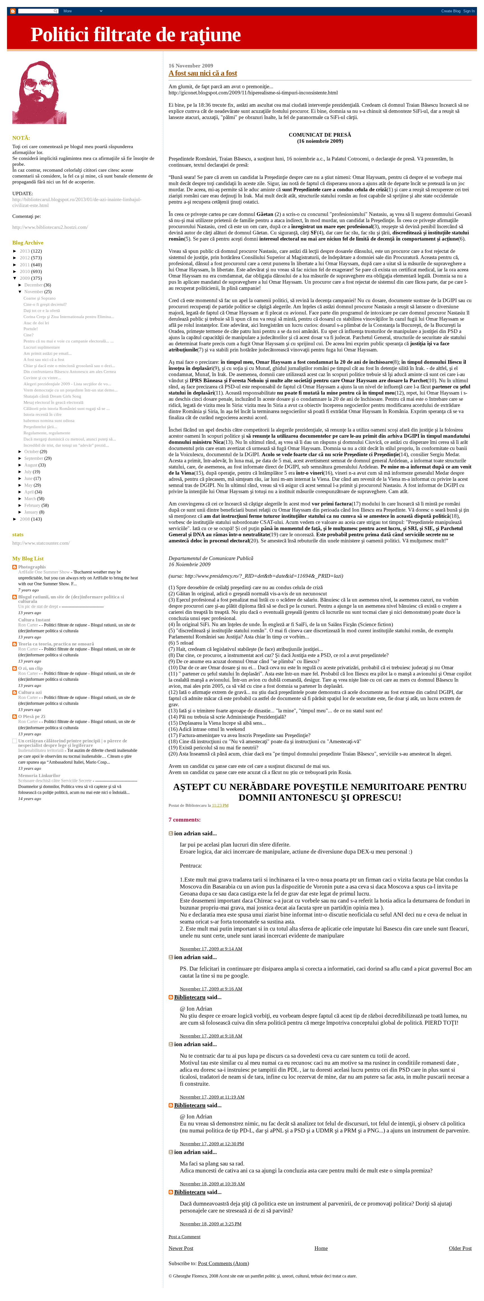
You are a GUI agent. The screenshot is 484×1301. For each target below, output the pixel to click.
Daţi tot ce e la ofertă (42, 310)
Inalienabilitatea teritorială (41, 750)
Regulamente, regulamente (47, 432)
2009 (25, 278)
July (28, 471)
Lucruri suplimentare (42, 347)
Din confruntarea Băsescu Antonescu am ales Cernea (70, 371)
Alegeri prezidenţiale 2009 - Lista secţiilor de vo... (67, 383)
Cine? (29, 334)
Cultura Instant (34, 619)
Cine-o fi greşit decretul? (45, 304)
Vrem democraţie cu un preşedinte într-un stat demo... (71, 390)
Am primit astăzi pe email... (48, 353)
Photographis (32, 567)
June (29, 478)
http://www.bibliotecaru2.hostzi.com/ (50, 227)
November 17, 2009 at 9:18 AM (211, 1036)
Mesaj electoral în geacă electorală (53, 402)
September (34, 458)
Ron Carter (28, 625)
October (32, 451)
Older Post (460, 1248)
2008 (25, 519)
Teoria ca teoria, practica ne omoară (56, 644)
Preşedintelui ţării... (40, 426)
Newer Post (181, 1248)
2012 (25, 257)
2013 (25, 251)
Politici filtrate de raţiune (136, 34)
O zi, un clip (30, 668)
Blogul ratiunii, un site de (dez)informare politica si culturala (71, 599)
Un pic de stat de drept (38, 606)
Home (321, 1248)
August (31, 465)
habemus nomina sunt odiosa (49, 420)
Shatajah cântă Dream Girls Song (52, 396)
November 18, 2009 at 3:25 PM (210, 1224)
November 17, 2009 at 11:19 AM (212, 1097)
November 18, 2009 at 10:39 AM (212, 1183)
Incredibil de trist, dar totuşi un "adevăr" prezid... (66, 445)
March (30, 498)
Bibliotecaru (190, 997)
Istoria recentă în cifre (43, 414)
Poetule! (31, 328)
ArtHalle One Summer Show (44, 572)
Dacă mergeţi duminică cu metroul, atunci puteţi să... (70, 439)
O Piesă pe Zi (31, 716)
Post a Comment (185, 1236)
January (31, 512)
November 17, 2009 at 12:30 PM (212, 1143)
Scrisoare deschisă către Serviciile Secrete (55, 780)
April (29, 492)
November (34, 291)
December (34, 285)
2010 (25, 271)
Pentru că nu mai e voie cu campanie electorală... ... (69, 341)
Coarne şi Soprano (40, 298)
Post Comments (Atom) (223, 1263)
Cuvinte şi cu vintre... (42, 377)
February (32, 505)
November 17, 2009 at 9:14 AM (211, 949)
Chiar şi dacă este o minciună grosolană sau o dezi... (69, 365)
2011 (25, 264)
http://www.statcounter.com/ (41, 543)
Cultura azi (30, 692)
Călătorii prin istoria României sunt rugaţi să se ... (67, 408)
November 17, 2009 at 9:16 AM (211, 989)
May (29, 485)
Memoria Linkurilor (39, 775)
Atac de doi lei (36, 322)
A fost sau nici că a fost (203, 73)
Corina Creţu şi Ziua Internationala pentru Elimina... (69, 316)
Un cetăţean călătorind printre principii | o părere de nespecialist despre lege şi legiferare (72, 743)
